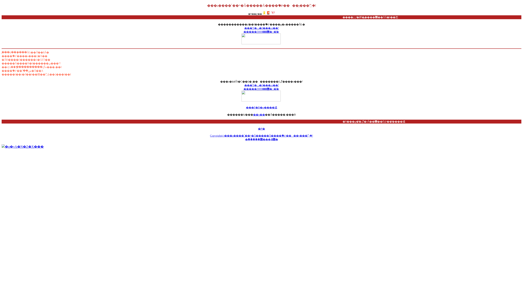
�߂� (261, 128)
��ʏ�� (259, 114)
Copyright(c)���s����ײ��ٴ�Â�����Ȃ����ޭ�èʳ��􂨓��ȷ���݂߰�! (261, 135)
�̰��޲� (269, 139)
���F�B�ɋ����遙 (261, 107)
